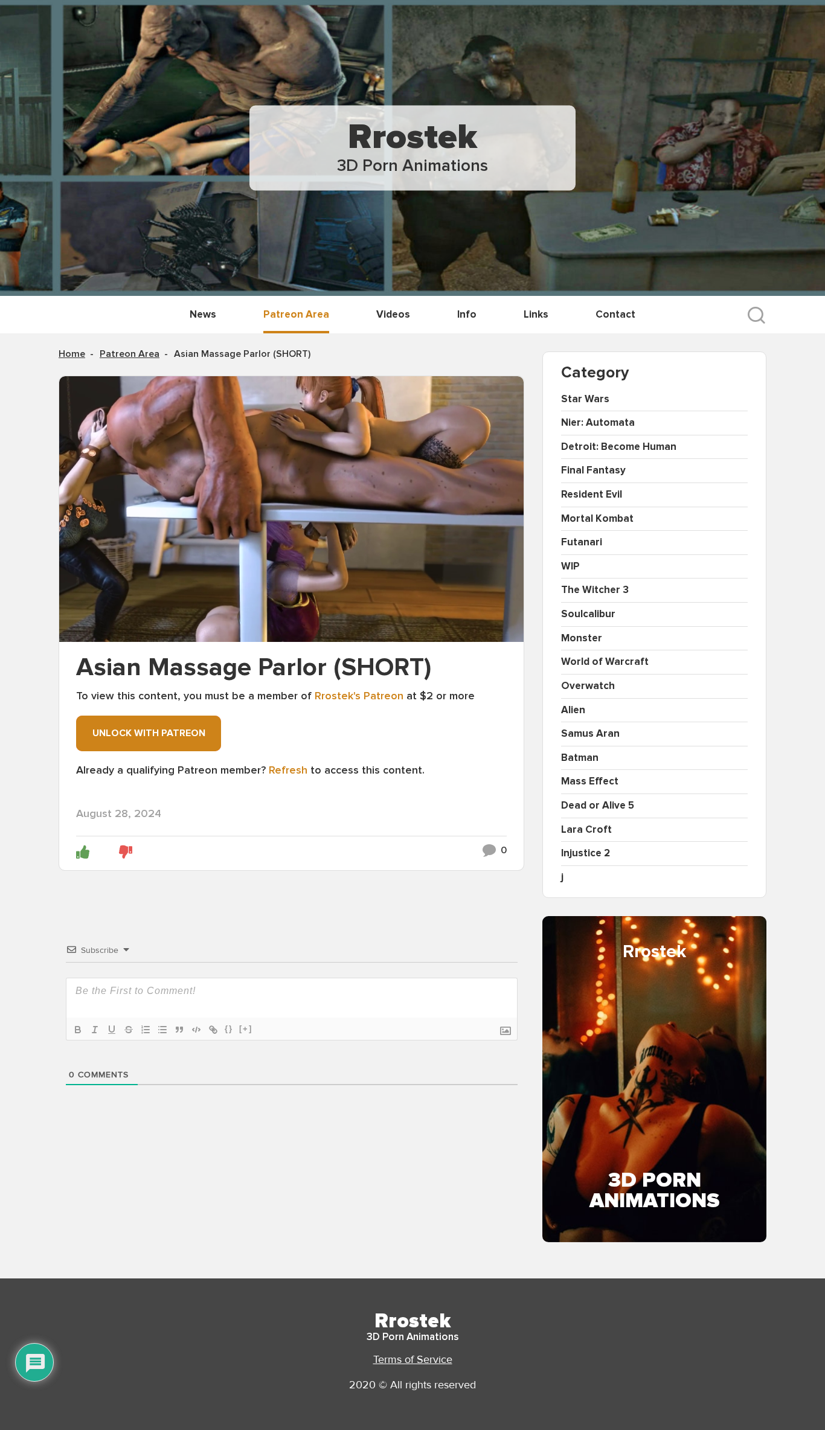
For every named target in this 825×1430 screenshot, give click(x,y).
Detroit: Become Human (618, 446)
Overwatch (588, 685)
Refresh (288, 770)
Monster (581, 638)
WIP (570, 566)
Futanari (581, 542)
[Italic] (94, 1029)
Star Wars (585, 399)
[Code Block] (196, 1029)
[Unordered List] (162, 1029)
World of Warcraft (605, 661)
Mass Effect (589, 781)
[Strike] (128, 1029)
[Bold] (77, 1029)
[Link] (213, 1029)
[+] (245, 1028)
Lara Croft (586, 829)
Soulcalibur (588, 614)
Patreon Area (296, 314)
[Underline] (111, 1029)
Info (467, 314)
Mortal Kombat (597, 518)
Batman (580, 757)
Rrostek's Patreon (359, 695)
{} (229, 1028)
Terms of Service (412, 1359)
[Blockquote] (179, 1029)
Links (536, 314)
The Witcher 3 (595, 589)
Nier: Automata (598, 422)
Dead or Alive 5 (597, 805)
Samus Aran (590, 733)
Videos (393, 314)
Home (72, 354)
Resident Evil (591, 494)
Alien (573, 710)
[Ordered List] (145, 1029)
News (203, 314)
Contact (615, 314)
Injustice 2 (585, 853)
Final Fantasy (593, 470)
